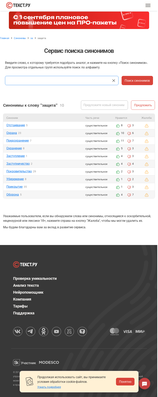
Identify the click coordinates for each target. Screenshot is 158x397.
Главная (4, 38)
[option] (79, 20)
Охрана (11, 133)
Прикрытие (14, 187)
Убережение (15, 179)
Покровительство (19, 171)
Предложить (143, 105)
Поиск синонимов (137, 80)
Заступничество (18, 163)
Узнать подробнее (49, 387)
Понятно (125, 381)
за (31, 38)
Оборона (12, 194)
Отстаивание (15, 125)
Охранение (14, 148)
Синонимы (20, 38)
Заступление (15, 156)
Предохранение (17, 140)
